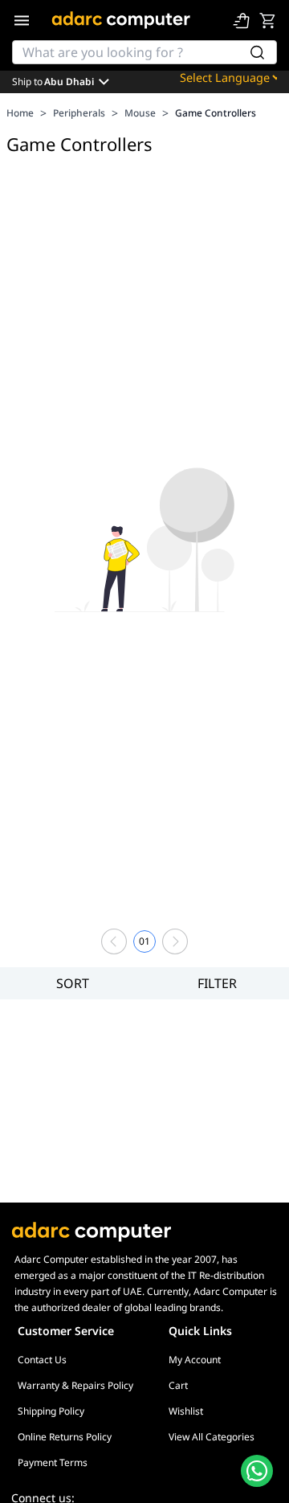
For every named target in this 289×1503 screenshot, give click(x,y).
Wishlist (186, 1411)
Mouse (140, 113)
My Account (195, 1359)
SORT (72, 983)
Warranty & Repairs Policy (75, 1385)
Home (20, 113)
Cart (178, 1385)
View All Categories (211, 1437)
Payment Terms (53, 1462)
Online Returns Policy (65, 1437)
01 (144, 941)
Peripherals (79, 113)
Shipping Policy (51, 1411)
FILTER (217, 983)
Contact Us (42, 1359)
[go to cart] (267, 20)
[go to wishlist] (241, 20)
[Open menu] (21, 20)
